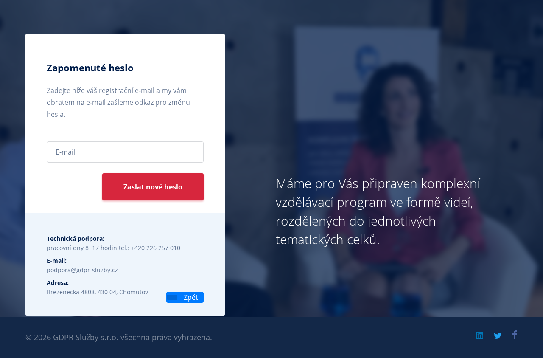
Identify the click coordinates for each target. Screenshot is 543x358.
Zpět (190, 297)
